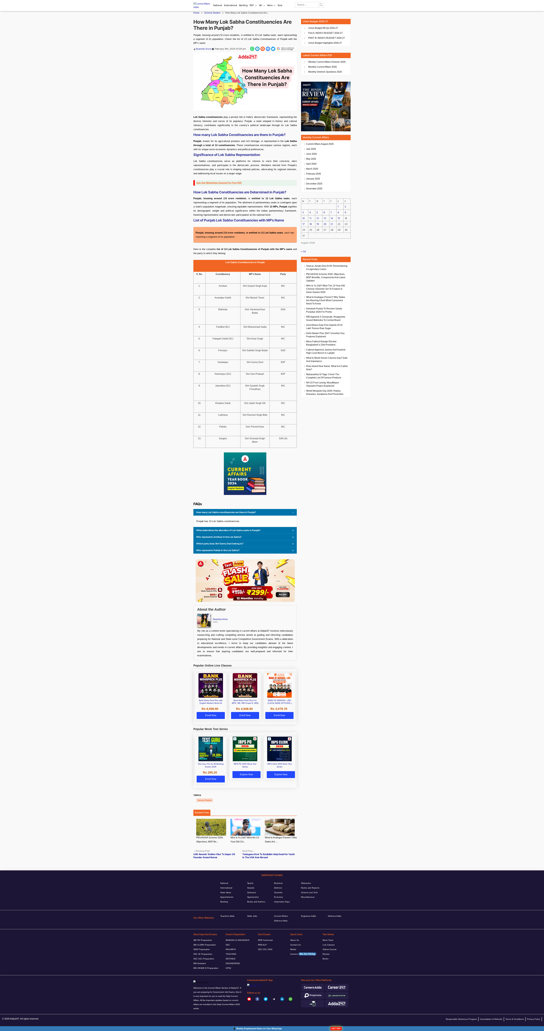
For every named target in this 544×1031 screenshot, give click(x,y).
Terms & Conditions (514, 1019)
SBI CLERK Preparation (204, 945)
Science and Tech (309, 892)
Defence (278, 888)
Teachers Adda (227, 916)
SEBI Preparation (201, 949)
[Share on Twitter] (273, 49)
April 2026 (311, 164)
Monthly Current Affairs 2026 (322, 67)
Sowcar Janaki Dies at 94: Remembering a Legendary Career (326, 267)
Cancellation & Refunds (491, 1019)
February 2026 (313, 174)
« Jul (303, 251)
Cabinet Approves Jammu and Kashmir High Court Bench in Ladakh (326, 351)
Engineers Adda (308, 916)
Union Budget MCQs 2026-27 (323, 28)
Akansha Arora (203, 48)
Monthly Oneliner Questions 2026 (325, 72)
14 (332, 218)
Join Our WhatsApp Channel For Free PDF (219, 183)
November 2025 (314, 188)
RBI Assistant (199, 963)
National (217, 5)
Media (293, 949)
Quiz (280, 5)
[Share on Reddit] (263, 49)
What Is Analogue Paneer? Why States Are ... (281, 839)
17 (303, 224)
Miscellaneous (307, 897)
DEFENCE (230, 959)
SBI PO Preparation (202, 940)
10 (303, 218)
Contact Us (295, 945)
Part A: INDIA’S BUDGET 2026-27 (325, 33)
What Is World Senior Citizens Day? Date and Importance (327, 359)
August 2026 (320, 144)
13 (325, 218)
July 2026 (311, 149)
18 (310, 224)
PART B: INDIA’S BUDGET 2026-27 (326, 38)
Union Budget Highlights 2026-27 (325, 43)
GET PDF (336, 1028)
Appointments (226, 897)
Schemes (251, 892)
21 (332, 224)
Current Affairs (281, 916)
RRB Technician (265, 940)
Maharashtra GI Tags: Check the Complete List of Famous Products (323, 376)
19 (317, 224)
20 (325, 224)
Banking (243, 5)
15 (339, 218)
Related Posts (202, 812)
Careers (302, 954)
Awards (250, 888)
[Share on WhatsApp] (252, 49)
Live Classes (329, 945)
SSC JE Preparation (202, 954)
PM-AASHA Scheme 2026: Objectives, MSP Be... (209, 839)
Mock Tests (328, 940)
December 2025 (314, 183)
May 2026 (311, 159)
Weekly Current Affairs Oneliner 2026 (327, 62)
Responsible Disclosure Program (461, 1019)
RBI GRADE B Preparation (205, 968)
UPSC (228, 968)
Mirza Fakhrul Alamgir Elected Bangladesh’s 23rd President (321, 343)
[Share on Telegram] (257, 49)
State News (225, 892)
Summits (278, 892)
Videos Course (329, 949)
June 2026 (311, 154)
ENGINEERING (233, 963)
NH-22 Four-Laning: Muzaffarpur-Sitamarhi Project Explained (322, 384)
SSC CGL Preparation (203, 959)
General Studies (212, 13)
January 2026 (313, 179)
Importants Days (282, 902)
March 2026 (312, 169)
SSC (228, 945)
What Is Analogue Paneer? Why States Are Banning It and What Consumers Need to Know (325, 300)
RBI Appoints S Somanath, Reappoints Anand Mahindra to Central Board (325, 318)
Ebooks (326, 954)
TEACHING (231, 954)
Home (196, 13)
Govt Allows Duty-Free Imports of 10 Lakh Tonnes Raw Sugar (324, 326)
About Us (294, 940)
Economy (278, 897)
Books (325, 959)
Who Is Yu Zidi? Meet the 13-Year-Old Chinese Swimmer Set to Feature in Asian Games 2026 (325, 288)
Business (278, 883)
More (270, 5)
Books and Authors (256, 902)
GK (260, 5)
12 (317, 218)
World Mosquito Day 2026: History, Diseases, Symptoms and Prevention (324, 392)
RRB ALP (262, 945)
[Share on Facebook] (268, 49)
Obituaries (306, 883)
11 (310, 218)
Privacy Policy (533, 1019)
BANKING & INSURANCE (237, 940)
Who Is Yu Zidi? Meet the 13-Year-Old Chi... (244, 839)
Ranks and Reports (310, 888)
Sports (250, 883)
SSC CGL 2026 (265, 949)
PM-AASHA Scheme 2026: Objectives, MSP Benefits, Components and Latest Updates (325, 277)
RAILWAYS (231, 949)
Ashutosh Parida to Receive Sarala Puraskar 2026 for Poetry (324, 310)
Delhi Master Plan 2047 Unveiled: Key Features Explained (325, 335)
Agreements (253, 897)
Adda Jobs (252, 916)
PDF (252, 5)
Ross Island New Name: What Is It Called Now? (327, 368)
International (230, 5)
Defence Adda (280, 921)
